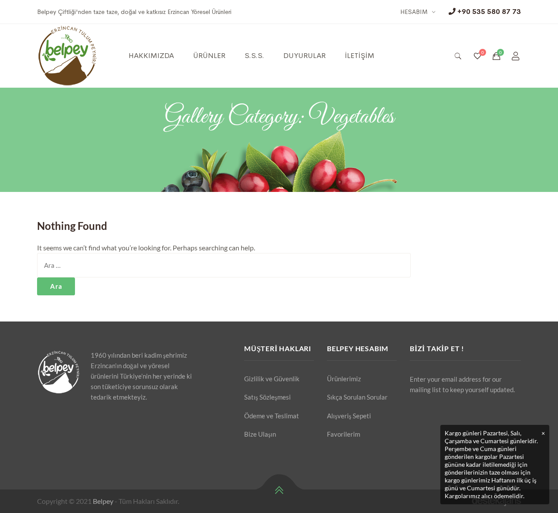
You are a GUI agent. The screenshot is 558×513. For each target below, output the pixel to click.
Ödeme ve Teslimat (271, 416)
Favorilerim (343, 434)
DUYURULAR (304, 55)
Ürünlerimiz (344, 379)
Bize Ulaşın (260, 434)
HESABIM (414, 12)
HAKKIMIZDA (151, 55)
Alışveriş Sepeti (349, 416)
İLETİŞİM (359, 55)
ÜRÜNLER (209, 55)
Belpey (103, 501)
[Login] (516, 56)
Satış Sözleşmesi (267, 397)
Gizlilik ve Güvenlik (271, 379)
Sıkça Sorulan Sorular (357, 397)
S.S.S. (254, 55)
